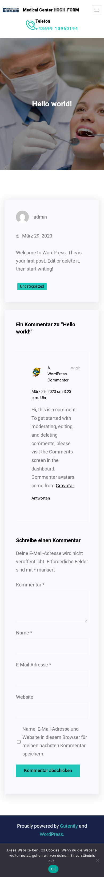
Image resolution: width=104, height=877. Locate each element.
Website (24, 697)
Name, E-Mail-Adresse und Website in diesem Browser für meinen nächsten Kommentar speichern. (54, 741)
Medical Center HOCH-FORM (51, 10)
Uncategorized (32, 286)
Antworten (40, 498)
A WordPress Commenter (58, 374)
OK (53, 869)
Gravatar (65, 485)
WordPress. (52, 834)
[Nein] (97, 860)
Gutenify (69, 826)
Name (24, 632)
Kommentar (30, 585)
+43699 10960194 (56, 28)
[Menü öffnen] (96, 10)
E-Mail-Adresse (33, 664)
